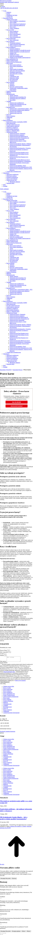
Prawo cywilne (7, 688)
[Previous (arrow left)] (0, 934)
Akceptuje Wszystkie (5, 878)
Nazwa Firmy (3, 650)
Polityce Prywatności (20, 680)
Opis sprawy (3, 661)
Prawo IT (5, 708)
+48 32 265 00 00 (13, 8)
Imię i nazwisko (4, 652)
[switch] (0, 898)
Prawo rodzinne (7, 699)
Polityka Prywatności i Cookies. (18, 826)
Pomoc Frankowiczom (9, 695)
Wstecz (28, 931)
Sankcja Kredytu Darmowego (10, 696)
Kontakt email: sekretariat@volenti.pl (9, 2)
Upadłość (5, 705)
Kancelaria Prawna (17, 369)
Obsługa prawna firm (8, 686)
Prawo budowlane (7, 689)
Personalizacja (3, 922)
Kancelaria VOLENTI (5, 369)
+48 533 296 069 (4, 8)
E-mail (2, 653)
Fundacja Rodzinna (8, 701)
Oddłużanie (6, 711)
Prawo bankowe (7, 690)
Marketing (2, 905)
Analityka (2, 896)
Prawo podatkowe (7, 692)
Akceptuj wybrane (16, 931)
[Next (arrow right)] (2, 934)
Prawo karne (6, 698)
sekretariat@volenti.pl (16, 406)
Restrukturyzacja (7, 707)
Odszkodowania (7, 704)
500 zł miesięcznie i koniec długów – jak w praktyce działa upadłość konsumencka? (13, 818)
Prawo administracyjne (9, 693)
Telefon (2, 655)
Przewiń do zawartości (5, 0)
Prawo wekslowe (7, 709)
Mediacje (5, 702)
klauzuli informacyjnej (9, 671)
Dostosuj (14, 878)
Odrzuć (23, 931)
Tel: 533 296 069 (16, 402)
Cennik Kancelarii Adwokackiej (11, 712)
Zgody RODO (3, 662)
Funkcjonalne (3, 914)
